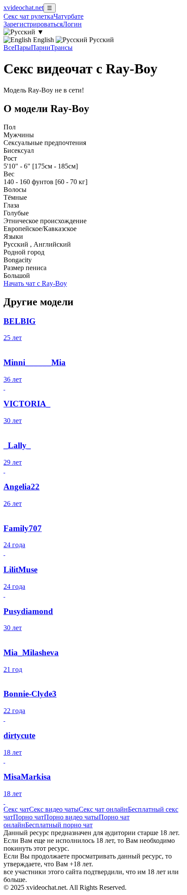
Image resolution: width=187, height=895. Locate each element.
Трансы (61, 47)
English (43, 39)
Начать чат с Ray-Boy (35, 283)
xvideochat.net (23, 7)
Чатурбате (68, 16)
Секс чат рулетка (28, 16)
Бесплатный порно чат (59, 825)
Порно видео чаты (71, 817)
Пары (22, 47)
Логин (72, 24)
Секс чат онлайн (103, 809)
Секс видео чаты (54, 809)
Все (8, 47)
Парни (40, 47)
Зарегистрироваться (33, 24)
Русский (100, 39)
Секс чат (16, 809)
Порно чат (28, 817)
